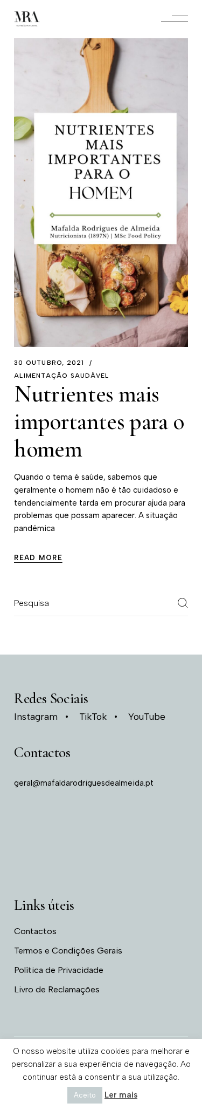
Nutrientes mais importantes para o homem (99, 421)
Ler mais (121, 1095)
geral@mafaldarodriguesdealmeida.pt (84, 783)
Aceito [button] (85, 1095)
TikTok (93, 717)
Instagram (36, 717)
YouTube (146, 717)
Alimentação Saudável (61, 375)
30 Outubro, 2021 (49, 362)
